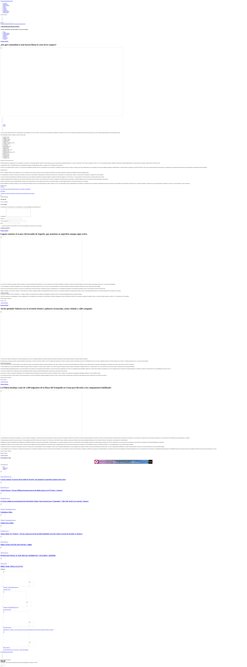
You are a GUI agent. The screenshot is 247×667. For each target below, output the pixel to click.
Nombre (3, 218)
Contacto (5, 3)
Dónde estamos (6, 5)
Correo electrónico (5, 221)
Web (1, 223)
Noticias (4, 7)
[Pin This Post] (124, 120)
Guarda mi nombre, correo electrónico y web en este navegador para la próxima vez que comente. (22, 225)
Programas (5, 10)
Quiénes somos (6, 11)
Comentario (3, 216)
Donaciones (5, 4)
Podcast (4, 9)
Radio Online (6, 12)
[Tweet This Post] (124, 119)
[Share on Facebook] (124, 117)
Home (4, 6)
